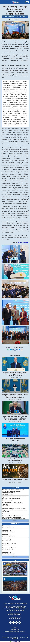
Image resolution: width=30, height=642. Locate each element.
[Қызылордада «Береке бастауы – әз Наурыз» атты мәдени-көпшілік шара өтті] (15, 569)
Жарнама (15, 627)
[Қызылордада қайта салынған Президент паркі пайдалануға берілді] (15, 584)
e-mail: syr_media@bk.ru (15, 618)
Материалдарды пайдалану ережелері (15, 631)
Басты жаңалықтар (8, 16)
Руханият (18, 16)
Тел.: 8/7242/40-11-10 (15, 617)
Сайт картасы (15, 629)
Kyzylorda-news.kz (23, 242)
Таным (25, 16)
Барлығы (15, 520)
